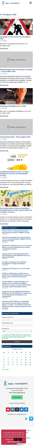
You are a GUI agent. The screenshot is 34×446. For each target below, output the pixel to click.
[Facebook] (12, 409)
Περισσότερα (4, 48)
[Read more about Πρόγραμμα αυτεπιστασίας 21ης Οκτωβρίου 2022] (16, 27)
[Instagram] (17, 409)
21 (21, 362)
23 (30, 362)
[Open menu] (30, 3)
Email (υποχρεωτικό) (7, 323)
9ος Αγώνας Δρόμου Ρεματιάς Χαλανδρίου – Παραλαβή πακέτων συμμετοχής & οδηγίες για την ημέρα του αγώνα (16, 210)
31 (4, 367)
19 (12, 362)
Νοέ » (7, 369)
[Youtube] (8, 409)
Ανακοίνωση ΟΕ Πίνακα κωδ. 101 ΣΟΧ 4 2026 (16, 268)
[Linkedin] (26, 409)
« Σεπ (3, 369)
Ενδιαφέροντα (5, 328)
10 (4, 360)
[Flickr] (21, 409)
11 (8, 360)
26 (12, 365)
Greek (21, 444)
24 (4, 365)
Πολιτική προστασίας (13, 441)
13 (17, 360)
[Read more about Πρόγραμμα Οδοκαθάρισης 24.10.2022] (16, 96)
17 (4, 362)
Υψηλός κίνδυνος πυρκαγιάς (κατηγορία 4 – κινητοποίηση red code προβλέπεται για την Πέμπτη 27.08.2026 (16, 255)
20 (17, 362)
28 (21, 365)
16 (30, 360)
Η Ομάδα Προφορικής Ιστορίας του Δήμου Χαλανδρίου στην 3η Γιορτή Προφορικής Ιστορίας (14, 173)
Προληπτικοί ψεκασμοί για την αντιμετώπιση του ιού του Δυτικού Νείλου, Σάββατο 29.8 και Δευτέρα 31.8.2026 (16, 239)
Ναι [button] (16, 439)
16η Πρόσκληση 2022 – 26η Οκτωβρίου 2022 (15, 137)
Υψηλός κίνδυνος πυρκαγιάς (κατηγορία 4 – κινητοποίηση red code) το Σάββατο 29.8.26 (15, 231)
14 (21, 360)
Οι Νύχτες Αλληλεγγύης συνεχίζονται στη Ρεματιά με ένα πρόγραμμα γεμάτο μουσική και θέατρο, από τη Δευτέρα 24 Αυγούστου (16, 275)
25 (8, 365)
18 (8, 362)
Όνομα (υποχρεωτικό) (7, 317)
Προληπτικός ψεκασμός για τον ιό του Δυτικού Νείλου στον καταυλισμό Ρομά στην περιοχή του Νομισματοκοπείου (17, 247)
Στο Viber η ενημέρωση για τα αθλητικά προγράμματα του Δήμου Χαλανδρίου (14, 262)
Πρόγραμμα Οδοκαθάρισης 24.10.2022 (13, 106)
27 (17, 365)
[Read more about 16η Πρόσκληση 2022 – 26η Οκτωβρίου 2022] (16, 127)
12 (12, 360)
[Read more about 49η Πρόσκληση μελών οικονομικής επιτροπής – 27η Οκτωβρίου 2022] (16, 59)
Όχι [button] (20, 439)
